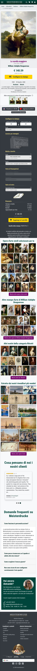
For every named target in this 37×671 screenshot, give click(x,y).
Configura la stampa (20, 77)
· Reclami (5, 638)
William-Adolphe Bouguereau (27, 6)
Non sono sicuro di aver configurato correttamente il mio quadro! (15, 569)
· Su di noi (5, 641)
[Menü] (2, 2)
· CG (3, 632)
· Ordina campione (24, 638)
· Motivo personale (24, 628)
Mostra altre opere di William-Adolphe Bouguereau (18, 338)
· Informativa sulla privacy (9, 634)
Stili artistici (9, 6)
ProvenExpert (15, 496)
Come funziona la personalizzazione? (16, 524)
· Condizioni (5, 630)
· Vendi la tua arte (24, 630)
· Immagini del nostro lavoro (26, 634)
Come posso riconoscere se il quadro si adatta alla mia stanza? (17, 554)
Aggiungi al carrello (19, 220)
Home (2, 6)
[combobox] (18, 129)
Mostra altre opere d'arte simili (18, 294)
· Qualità (22, 632)
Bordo (6, 127)
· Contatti (5, 628)
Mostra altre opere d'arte (18, 454)
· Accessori (22, 636)
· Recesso (5, 636)
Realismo (16, 6)
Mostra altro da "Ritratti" (18, 378)
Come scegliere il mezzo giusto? (14, 562)
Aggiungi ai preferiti (28, 109)
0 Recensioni (22, 112)
